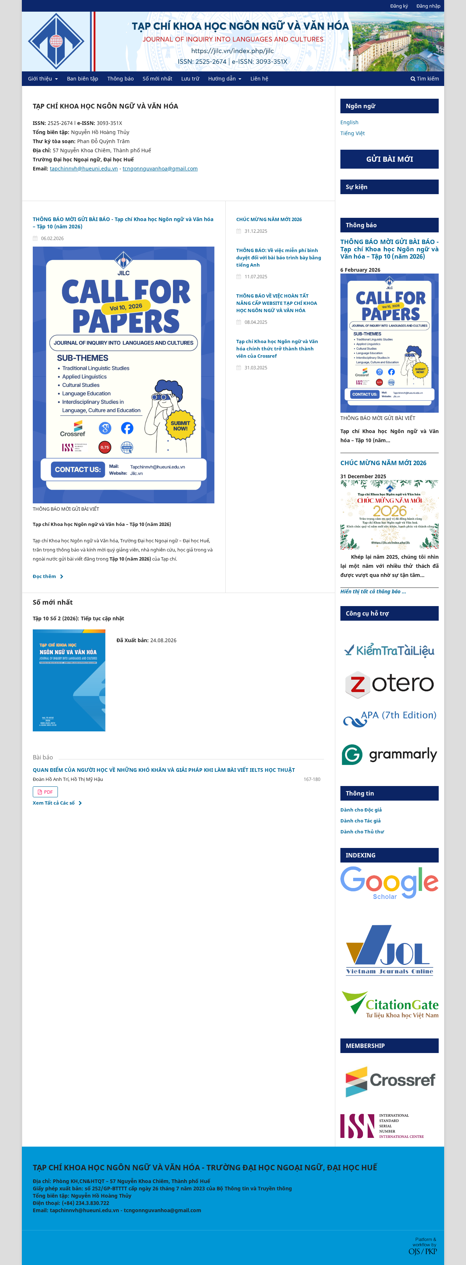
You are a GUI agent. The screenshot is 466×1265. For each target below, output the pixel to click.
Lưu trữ (190, 78)
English (349, 122)
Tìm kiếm (427, 78)
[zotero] (389, 697)
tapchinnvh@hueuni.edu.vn (84, 168)
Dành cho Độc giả (361, 809)
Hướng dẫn (222, 78)
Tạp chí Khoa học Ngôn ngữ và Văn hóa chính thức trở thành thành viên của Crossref (277, 348)
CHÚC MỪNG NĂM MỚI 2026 (269, 219)
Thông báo (120, 78)
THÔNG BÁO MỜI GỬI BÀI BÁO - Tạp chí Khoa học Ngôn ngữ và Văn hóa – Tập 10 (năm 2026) (389, 248)
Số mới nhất (157, 78)
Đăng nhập (428, 6)
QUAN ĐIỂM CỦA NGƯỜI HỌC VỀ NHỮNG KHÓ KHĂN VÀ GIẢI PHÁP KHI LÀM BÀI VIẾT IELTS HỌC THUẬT (164, 769)
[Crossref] (389, 1103)
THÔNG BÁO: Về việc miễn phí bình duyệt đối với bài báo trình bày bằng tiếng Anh (278, 257)
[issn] (382, 1136)
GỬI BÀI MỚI (389, 159)
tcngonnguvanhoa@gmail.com (160, 168)
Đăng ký (399, 6)
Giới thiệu (41, 78)
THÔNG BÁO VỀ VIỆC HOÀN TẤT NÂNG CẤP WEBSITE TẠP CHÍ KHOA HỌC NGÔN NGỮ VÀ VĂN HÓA (276, 303)
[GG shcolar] (389, 898)
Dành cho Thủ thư (362, 831)
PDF (48, 792)
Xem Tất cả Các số (54, 803)
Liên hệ (259, 78)
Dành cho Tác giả (360, 820)
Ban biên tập (82, 78)
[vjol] (389, 975)
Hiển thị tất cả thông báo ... (373, 591)
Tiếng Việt (352, 133)
